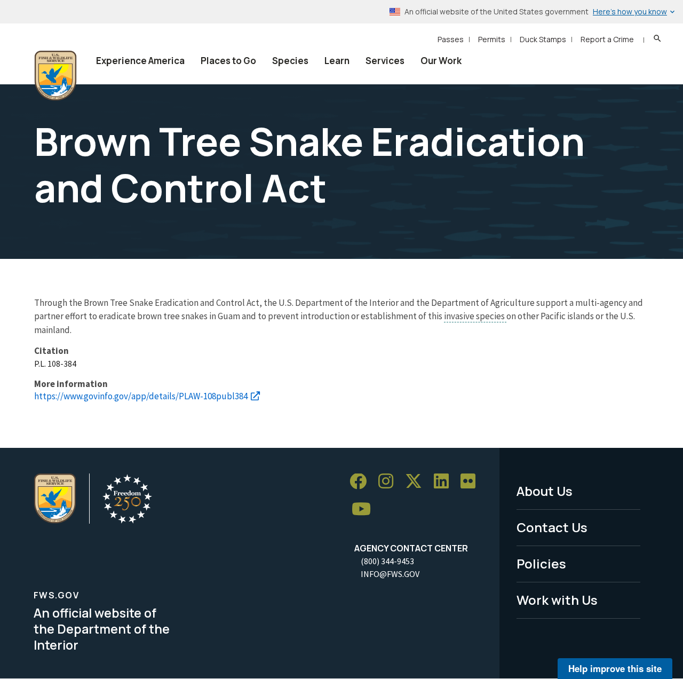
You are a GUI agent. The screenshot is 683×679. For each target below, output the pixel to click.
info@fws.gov (390, 574)
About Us (545, 491)
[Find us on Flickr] (471, 481)
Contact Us (552, 527)
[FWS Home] (55, 75)
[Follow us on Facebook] (362, 481)
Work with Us (557, 600)
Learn (337, 60)
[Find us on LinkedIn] (445, 481)
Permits (491, 39)
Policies (541, 563)
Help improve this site (615, 668)
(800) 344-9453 (387, 561)
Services (385, 60)
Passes (451, 39)
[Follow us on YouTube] (365, 509)
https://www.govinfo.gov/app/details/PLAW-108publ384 (141, 396)
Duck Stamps (543, 39)
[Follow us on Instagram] (389, 481)
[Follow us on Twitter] (417, 481)
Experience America (140, 60)
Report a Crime (607, 39)
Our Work (441, 60)
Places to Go (228, 60)
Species (290, 60)
